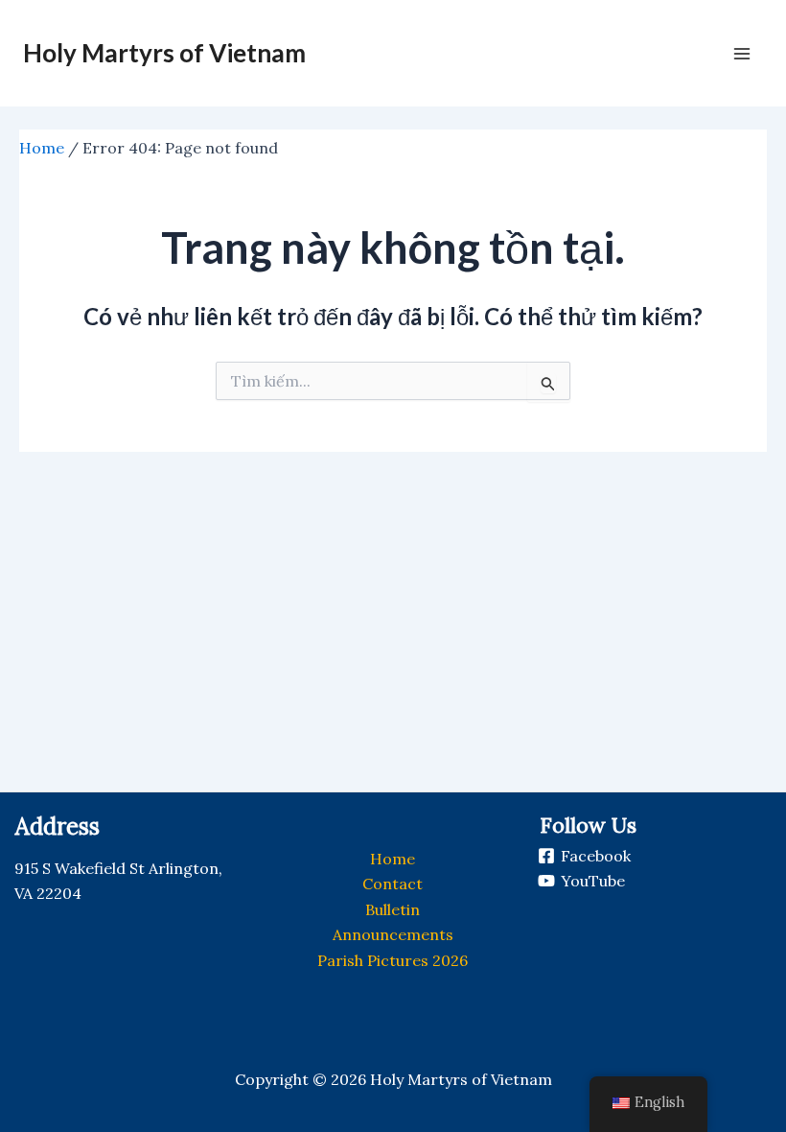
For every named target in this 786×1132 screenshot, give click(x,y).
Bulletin (392, 909)
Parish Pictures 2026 (392, 960)
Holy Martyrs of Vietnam (164, 52)
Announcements (393, 934)
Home (41, 147)
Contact (392, 883)
